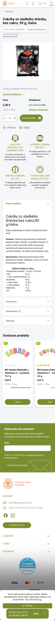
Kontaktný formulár (16, 525)
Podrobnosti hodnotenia (36, 29)
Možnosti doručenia (38, 110)
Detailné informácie (12, 94)
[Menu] (51, 3)
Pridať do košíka (29, 118)
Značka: (10, 36)
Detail (17, 402)
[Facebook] (5, 515)
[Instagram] (12, 515)
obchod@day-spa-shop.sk (19, 503)
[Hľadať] (27, 3)
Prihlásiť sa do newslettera (17, 465)
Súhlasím (29, 606)
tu (40, 599)
